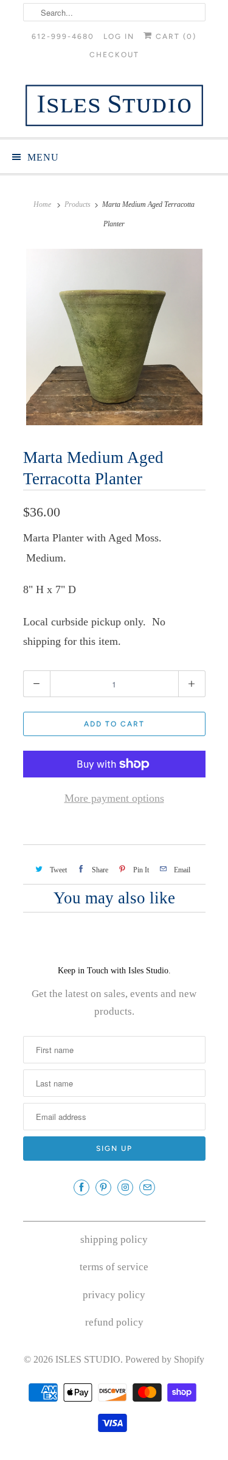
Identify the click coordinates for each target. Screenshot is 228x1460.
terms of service (114, 1267)
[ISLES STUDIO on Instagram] (125, 1187)
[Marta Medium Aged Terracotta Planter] (114, 337)
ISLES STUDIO (87, 1359)
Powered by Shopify (164, 1359)
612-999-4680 (63, 36)
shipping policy (114, 1239)
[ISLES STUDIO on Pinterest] (103, 1187)
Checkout (114, 54)
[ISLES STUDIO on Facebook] (81, 1187)
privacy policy (114, 1295)
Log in (118, 36)
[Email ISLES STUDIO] (147, 1187)
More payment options (114, 798)
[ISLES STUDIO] (114, 105)
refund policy (114, 1322)
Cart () (174, 36)
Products (77, 204)
